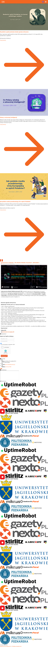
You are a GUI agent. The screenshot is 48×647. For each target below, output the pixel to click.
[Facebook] (0, 368)
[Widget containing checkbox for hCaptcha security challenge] (5, 349)
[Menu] (46, 1)
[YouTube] (1, 368)
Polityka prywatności (17, 646)
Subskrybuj (3, 356)
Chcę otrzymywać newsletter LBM (8, 344)
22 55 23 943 (8, 366)
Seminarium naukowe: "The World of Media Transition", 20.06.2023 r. (20, 262)
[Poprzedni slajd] (0, 260)
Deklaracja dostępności (5, 646)
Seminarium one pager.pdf (8, 331)
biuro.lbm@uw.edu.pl (10, 364)
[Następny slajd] (2, 260)
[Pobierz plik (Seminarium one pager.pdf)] (1, 331)
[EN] (43, 1)
